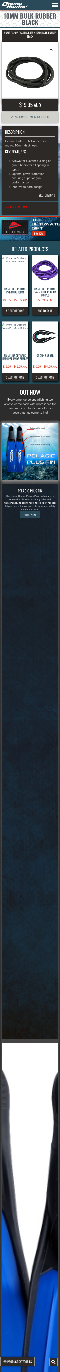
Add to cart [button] (45, 310)
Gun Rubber (26, 33)
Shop (15, 33)
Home (7, 33)
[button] (51, 49)
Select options (15, 310)
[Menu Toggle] (55, 5)
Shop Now (30, 515)
